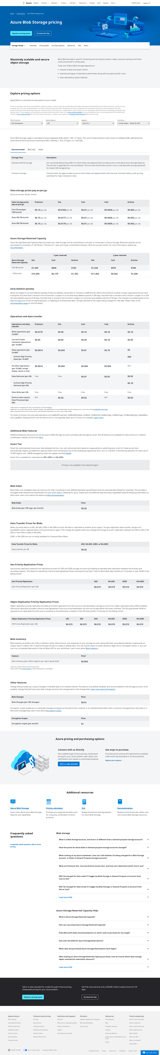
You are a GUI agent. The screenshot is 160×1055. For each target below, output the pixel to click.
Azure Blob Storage (19, 808)
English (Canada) (16, 1050)
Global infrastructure (14, 1026)
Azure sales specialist (23, 114)
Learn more (98, 417)
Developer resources (111, 1026)
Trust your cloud (12, 1033)
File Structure (15, 120)
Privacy (104, 1051)
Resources (82, 3)
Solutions (54, 3)
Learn (99, 3)
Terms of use (112, 1051)
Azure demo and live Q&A (64, 1033)
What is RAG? (133, 1044)
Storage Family (17, 46)
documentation (16, 247)
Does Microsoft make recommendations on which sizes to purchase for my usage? (94, 933)
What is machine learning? (136, 1026)
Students (107, 1030)
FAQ (79, 46)
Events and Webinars (111, 1033)
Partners (72, 3)
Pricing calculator (54, 808)
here (50, 407)
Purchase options (58, 46)
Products (44, 3)
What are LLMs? (133, 1037)
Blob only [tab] (31, 149)
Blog (106, 1023)
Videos (107, 1042)
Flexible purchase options (40, 1030)
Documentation (125, 808)
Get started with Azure (14, 1023)
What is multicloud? (134, 1023)
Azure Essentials (12, 1037)
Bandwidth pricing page (100, 409)
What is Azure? (12, 1019)
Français (92, 3)
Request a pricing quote (21, 33)
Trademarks (122, 1051)
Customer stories (13, 1040)
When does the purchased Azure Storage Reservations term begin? (88, 948)
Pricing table (44, 46)
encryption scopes (53, 710)
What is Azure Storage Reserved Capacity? (77, 917)
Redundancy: (51, 120)
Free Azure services (38, 1026)
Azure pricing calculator (75, 112)
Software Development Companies (90, 1019)
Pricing (63, 3)
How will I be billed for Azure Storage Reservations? (81, 941)
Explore (36, 3)
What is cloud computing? (136, 1019)
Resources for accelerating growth (67, 1023)
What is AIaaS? (133, 1033)
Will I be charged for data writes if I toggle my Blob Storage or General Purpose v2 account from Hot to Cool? (100, 888)
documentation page (19, 303)
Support (105, 3)
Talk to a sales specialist (69, 764)
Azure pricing (37, 1023)
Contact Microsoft (94, 1051)
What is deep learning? (135, 1030)
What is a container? (135, 1040)
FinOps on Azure (38, 1033)
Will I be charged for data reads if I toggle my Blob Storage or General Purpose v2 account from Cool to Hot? (100, 877)
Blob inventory (92, 648)
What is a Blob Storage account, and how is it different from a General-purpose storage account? (101, 839)
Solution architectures (63, 1026)
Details (68, 453)
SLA (83, 808)
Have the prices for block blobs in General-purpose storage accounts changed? (93, 847)
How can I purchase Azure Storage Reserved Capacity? (82, 925)
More (113, 3)
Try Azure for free (43, 33)
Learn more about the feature (103, 689)
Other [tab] (40, 149)
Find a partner (84, 1026)
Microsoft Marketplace (86, 1023)
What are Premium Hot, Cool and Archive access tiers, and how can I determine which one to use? (101, 866)
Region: (84, 120)
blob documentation (55, 495)
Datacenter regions (13, 1030)
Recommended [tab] (18, 149)
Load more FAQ (65, 897)
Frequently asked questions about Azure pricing (25, 845)
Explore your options (113, 760)
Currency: (120, 120)
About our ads (133, 1051)
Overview (33, 46)
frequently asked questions (77, 114)
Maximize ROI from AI (39, 1037)
